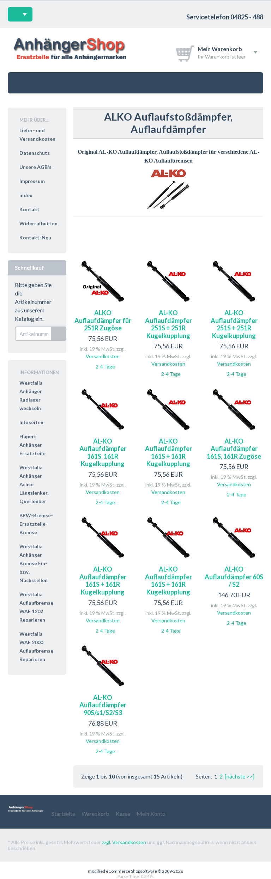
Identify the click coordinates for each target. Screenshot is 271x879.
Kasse (123, 813)
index (25, 195)
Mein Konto (151, 813)
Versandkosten (103, 356)
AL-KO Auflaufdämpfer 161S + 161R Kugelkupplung (168, 452)
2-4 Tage (105, 367)
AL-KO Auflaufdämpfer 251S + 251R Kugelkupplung (168, 324)
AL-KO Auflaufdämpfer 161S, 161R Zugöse (234, 448)
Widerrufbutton (38, 223)
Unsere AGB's (35, 167)
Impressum (32, 181)
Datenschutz (34, 153)
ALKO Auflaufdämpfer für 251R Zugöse (102, 320)
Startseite (63, 813)
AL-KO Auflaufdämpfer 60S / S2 (234, 576)
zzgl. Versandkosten (124, 842)
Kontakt (29, 209)
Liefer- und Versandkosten (37, 134)
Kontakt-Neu (35, 237)
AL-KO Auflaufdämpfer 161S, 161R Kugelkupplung (102, 452)
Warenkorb (95, 813)
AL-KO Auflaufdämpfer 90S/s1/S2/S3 (102, 705)
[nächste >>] (239, 776)
